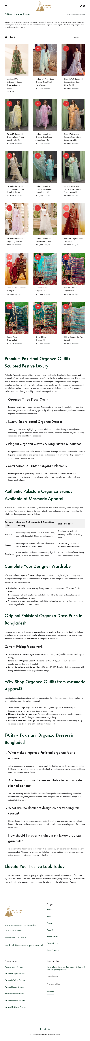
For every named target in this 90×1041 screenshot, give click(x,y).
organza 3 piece (27, 575)
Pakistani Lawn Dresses (29, 604)
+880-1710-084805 (15, 930)
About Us (50, 930)
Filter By (12, 37)
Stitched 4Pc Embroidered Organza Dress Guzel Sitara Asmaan (45, 82)
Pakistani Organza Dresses (15, 973)
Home (68, 14)
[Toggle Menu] (6, 6)
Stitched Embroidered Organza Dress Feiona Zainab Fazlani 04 (72, 137)
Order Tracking (53, 950)
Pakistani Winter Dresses (14, 994)
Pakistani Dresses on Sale (15, 1000)
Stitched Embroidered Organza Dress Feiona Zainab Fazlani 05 (44, 137)
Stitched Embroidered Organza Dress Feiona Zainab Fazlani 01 (72, 189)
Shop (49, 916)
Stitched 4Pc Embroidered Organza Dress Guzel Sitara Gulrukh (73, 82)
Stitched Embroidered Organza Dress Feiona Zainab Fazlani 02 (44, 189)
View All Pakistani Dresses (15, 1007)
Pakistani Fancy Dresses (25, 598)
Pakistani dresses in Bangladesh (36, 638)
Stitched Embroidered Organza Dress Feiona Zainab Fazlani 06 (15, 137)
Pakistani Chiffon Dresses (15, 980)
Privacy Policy (52, 943)
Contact (50, 923)
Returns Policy (52, 936)
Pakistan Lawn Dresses (14, 967)
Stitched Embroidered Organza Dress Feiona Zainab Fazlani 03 (15, 189)
